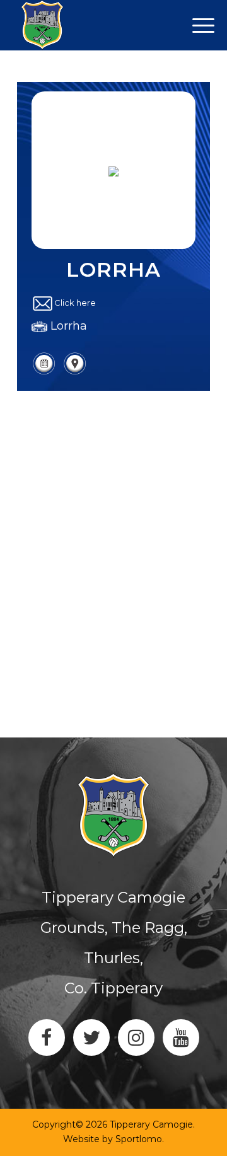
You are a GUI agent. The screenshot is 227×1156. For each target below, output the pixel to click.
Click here (75, 303)
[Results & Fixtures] (44, 372)
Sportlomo (138, 1139)
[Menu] (52, 25)
